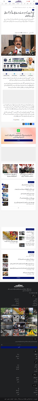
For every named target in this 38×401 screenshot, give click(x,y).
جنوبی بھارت (17, 367)
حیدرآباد (34, 3)
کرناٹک (36, 358)
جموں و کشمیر (35, 367)
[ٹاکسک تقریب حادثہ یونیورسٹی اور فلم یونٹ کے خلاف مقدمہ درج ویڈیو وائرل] (31, 311)
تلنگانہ (30, 3)
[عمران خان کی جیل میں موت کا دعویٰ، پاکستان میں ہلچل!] (5, 186)
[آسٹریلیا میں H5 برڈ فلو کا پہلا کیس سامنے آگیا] (22, 233)
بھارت (18, 365)
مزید (18, 207)
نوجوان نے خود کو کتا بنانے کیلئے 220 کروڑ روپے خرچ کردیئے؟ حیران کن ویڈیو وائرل (24, 189)
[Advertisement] (18, 27)
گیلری (18, 394)
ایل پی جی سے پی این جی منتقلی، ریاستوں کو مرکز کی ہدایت (11, 241)
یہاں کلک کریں (18, 140)
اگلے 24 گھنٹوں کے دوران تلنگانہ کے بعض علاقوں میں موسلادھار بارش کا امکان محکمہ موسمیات (29, 239)
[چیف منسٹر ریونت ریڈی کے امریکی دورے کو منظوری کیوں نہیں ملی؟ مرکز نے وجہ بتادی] (19, 325)
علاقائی (27, 3)
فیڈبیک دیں (8, 399)
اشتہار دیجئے (17, 303)
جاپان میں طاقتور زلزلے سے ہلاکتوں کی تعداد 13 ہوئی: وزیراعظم (27, 198)
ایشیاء (21, 3)
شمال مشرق (17, 369)
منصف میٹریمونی (17, 301)
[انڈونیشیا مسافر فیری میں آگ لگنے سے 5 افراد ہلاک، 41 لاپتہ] (5, 195)
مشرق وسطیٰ (18, 3)
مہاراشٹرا (18, 358)
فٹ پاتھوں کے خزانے (31, 255)
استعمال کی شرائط (12, 399)
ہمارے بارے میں (17, 299)
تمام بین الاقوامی (35, 378)
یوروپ (10, 3)
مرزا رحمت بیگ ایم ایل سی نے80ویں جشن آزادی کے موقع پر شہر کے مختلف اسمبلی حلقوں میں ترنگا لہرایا (22, 264)
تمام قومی (36, 365)
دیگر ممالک (6, 3)
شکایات (5, 399)
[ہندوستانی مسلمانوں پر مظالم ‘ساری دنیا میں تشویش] (5, 274)
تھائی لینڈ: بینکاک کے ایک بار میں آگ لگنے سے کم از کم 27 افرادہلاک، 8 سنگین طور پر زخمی (24, 203)
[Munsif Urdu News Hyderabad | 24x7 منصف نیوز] (19, 1)
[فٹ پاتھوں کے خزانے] (5, 256)
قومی (24, 3)
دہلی (36, 369)
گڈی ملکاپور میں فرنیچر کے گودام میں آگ (29, 244)
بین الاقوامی (30, 7)
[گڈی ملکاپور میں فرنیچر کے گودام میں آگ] (22, 245)
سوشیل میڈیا (17, 392)
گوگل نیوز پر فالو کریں (35, 305)
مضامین (36, 388)
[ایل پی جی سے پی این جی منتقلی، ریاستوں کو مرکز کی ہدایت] (19, 311)
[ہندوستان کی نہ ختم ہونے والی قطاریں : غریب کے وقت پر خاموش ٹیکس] (5, 260)
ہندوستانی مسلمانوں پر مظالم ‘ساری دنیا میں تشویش (28, 273)
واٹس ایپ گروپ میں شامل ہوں (15, 305)
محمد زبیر (30, 33)
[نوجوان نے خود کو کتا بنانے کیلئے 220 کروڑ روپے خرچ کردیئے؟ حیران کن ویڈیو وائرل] (5, 190)
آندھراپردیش (17, 356)
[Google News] (16, 120)
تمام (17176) (18, 278)
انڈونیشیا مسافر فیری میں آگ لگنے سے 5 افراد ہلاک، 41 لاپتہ (27, 194)
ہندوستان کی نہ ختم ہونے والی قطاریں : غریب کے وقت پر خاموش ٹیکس (26, 259)
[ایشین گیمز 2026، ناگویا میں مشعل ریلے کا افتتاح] (19, 332)
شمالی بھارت (35, 371)
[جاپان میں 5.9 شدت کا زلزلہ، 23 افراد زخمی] (7, 318)
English (10, 1)
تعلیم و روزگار (17, 390)
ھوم (32, 7)
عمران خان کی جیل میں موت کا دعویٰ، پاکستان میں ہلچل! (28, 185)
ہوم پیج (36, 299)
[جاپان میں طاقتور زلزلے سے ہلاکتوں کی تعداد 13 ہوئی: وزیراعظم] (5, 199)
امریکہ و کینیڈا (13, 3)
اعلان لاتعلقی (19, 399)
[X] (35, 293)
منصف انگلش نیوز (35, 301)
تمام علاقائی (36, 354)
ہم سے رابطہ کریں (35, 303)
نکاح (36, 394)
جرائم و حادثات (35, 392)
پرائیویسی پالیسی (15, 399)
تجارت (36, 390)
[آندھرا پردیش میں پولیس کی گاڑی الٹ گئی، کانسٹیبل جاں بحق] (7, 311)
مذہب (2, 3)
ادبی (18, 388)
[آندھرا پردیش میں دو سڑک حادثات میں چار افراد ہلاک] (31, 332)
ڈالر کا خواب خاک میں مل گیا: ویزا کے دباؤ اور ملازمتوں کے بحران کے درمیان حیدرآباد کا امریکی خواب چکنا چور (22, 268)
